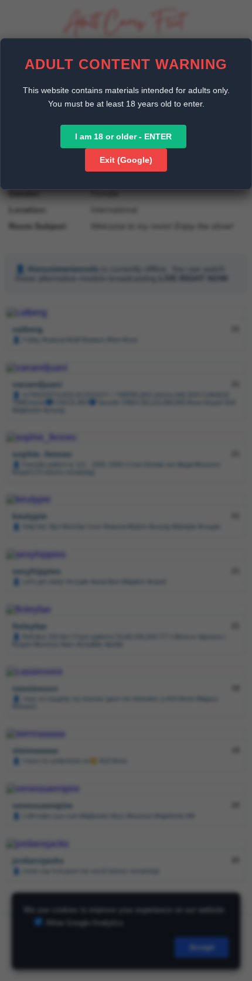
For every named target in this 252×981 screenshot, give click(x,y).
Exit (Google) (126, 160)
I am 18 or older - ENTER (123, 136)
